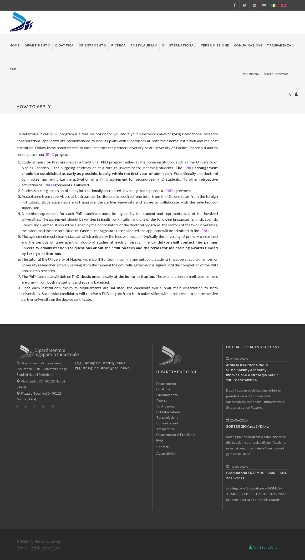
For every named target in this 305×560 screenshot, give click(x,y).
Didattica (163, 389)
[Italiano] (274, 5)
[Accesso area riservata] (296, 93)
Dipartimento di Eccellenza (176, 435)
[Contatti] (264, 5)
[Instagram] (254, 5)
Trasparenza (165, 429)
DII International (168, 412)
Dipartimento (166, 384)
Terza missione (167, 417)
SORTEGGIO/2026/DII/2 (247, 426)
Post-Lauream (166, 406)
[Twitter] (244, 5)
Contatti (162, 447)
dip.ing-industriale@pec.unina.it (106, 368)
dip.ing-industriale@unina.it (105, 363)
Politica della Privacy (46, 547)
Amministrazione (264, 547)
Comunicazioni (167, 423)
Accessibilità (165, 453)
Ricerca (161, 400)
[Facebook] (234, 5)
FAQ (159, 440)
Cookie (22, 547)
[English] (283, 5)
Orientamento (167, 395)
